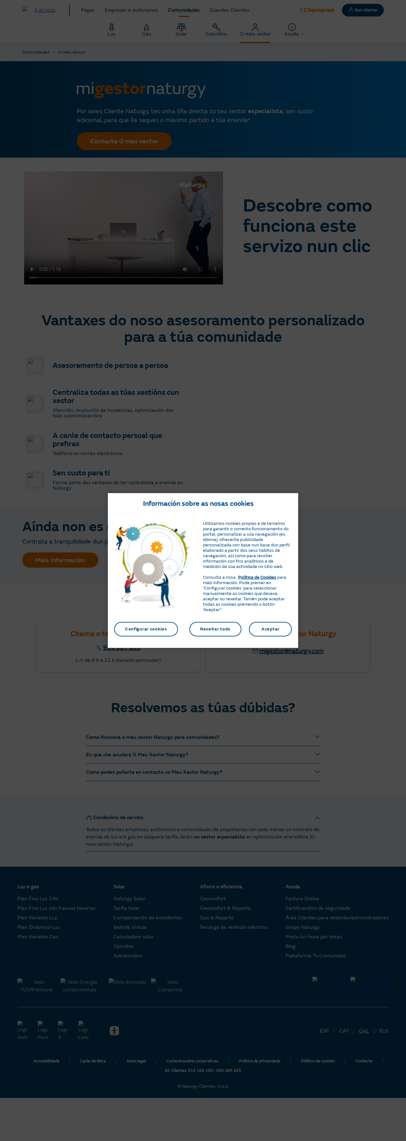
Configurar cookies (146, 629)
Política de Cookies (257, 577)
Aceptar (270, 629)
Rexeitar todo (215, 629)
